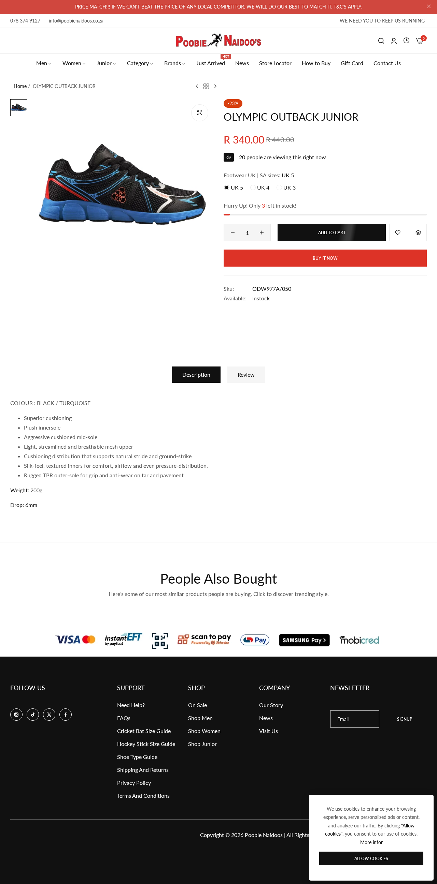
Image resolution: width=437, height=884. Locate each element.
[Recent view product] (406, 41)
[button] (397, 232)
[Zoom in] (199, 112)
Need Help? (131, 705)
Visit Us (268, 731)
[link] (44, 63)
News (266, 718)
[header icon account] (394, 40)
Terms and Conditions (143, 795)
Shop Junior (202, 743)
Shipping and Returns (143, 769)
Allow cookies (371, 858)
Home (20, 86)
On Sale (197, 705)
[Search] (381, 40)
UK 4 (262, 187)
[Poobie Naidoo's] (218, 40)
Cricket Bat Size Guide (144, 731)
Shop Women (204, 731)
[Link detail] (16, 714)
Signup (404, 719)
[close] (429, 7)
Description (196, 374)
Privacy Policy (134, 782)
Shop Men (200, 718)
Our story (271, 705)
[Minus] (233, 232)
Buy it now (325, 258)
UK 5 (236, 187)
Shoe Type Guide (137, 756)
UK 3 (289, 187)
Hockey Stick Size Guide (146, 743)
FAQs (123, 718)
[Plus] (262, 232)
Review (246, 374)
